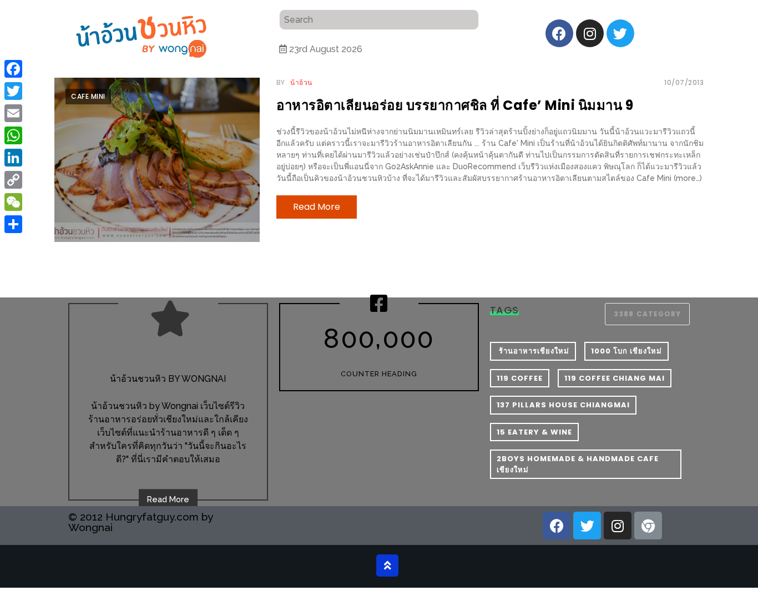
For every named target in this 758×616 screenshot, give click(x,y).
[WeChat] (13, 202)
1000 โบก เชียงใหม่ (626, 351)
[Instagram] (590, 33)
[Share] (13, 224)
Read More (168, 499)
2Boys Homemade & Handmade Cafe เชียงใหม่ (578, 464)
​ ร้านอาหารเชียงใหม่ (533, 351)
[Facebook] (559, 33)
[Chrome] (648, 525)
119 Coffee (520, 378)
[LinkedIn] (13, 158)
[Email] (13, 113)
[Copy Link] (13, 180)
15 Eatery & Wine (534, 432)
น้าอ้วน (301, 82)
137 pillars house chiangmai (563, 405)
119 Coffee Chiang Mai (614, 378)
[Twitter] (620, 33)
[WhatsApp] (13, 135)
